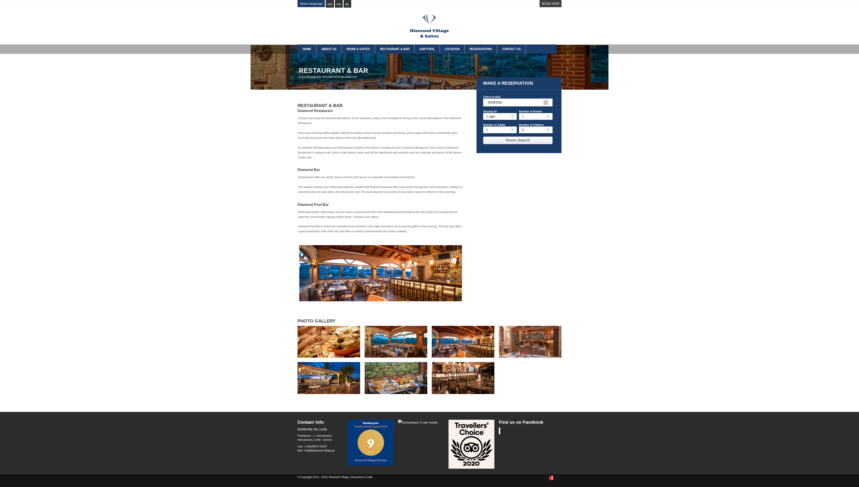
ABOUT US (328, 49)
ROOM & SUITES (358, 49)
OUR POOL (427, 49)
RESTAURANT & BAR (394, 49)
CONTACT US (511, 49)
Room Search (518, 140)
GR (329, 4)
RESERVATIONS (481, 49)
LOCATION (452, 49)
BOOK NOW (550, 3)
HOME (307, 49)
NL (347, 4)
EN (339, 4)
